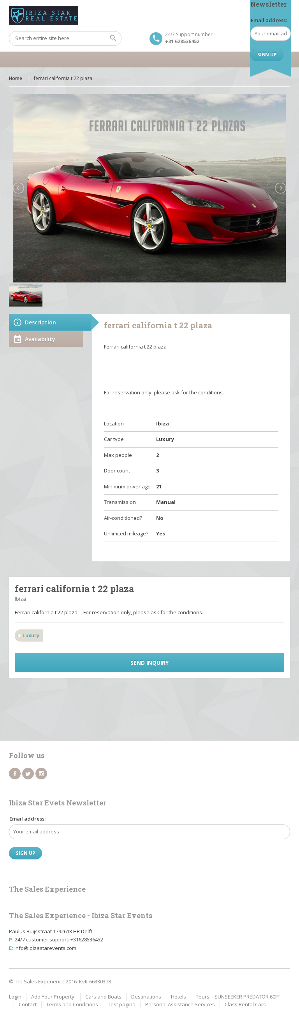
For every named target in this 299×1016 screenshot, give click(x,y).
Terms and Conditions (72, 1004)
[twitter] (28, 773)
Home (15, 78)
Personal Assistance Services (180, 1004)
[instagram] (41, 773)
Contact (28, 1004)
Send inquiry (149, 662)
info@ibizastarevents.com (45, 948)
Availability (40, 339)
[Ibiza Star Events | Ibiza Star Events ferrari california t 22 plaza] (149, 15)
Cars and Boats (103, 996)
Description (40, 322)
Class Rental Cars (245, 1004)
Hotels (178, 996)
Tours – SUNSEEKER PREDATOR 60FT (238, 996)
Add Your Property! (53, 996)
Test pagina (121, 1004)
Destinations (146, 996)
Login (15, 996)
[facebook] (15, 773)
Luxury (31, 635)
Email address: (269, 20)
